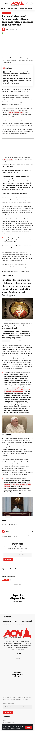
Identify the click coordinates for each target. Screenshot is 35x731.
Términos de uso (15, 728)
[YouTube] (20, 653)
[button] (28, 727)
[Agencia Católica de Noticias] (17, 3)
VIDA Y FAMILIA (6, 12)
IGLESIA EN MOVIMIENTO (11, 621)
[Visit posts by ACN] (3, 531)
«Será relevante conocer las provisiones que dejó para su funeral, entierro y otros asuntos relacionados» (17, 73)
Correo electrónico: (17, 552)
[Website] (32, 532)
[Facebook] (14, 653)
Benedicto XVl (13, 524)
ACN (7, 29)
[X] (17, 653)
